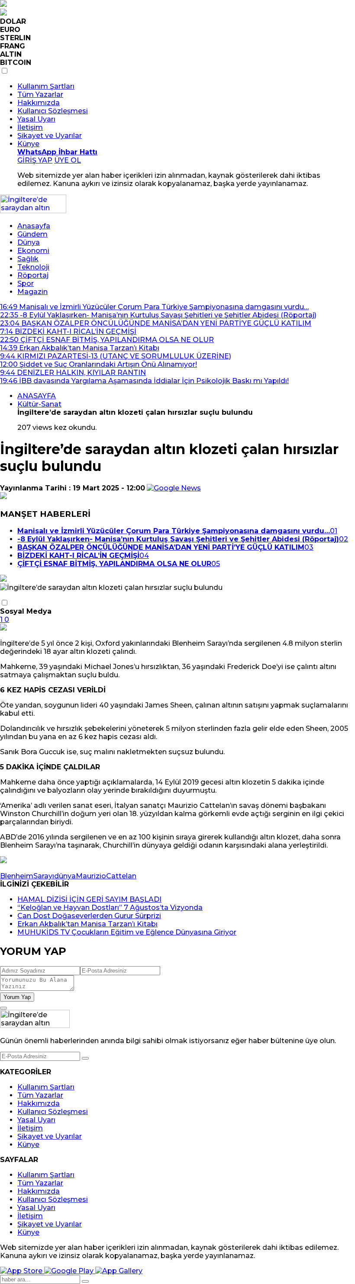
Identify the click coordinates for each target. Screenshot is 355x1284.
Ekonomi (33, 251)
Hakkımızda (38, 103)
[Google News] (174, 488)
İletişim (30, 127)
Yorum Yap (17, 997)
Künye (28, 144)
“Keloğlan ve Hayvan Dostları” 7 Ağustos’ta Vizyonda (110, 907)
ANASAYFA (36, 396)
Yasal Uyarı (36, 119)
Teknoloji (33, 267)
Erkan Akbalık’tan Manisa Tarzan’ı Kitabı (87, 924)
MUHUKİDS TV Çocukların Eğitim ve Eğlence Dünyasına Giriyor (126, 932)
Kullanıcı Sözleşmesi (52, 111)
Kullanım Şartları (45, 86)
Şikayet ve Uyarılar (49, 135)
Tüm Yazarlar (40, 94)
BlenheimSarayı (27, 876)
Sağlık (28, 259)
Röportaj (32, 275)
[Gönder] (85, 1058)
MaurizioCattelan (106, 876)
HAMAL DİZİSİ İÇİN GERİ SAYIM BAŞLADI (89, 899)
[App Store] (22, 1271)
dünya (65, 876)
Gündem (32, 234)
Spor (25, 283)
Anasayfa (33, 226)
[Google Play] (69, 1271)
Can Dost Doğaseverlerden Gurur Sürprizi (89, 916)
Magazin (32, 292)
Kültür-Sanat (39, 404)
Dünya (28, 242)
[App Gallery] (118, 1271)
